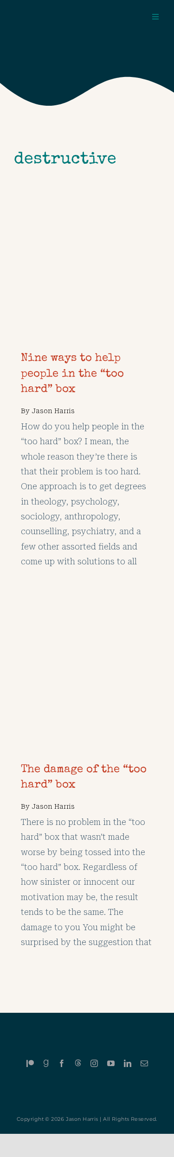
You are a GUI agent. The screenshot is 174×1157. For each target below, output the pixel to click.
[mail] (144, 1063)
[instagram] (94, 1063)
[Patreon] (30, 1063)
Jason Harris (53, 411)
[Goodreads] (46, 1063)
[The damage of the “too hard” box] (75, 609)
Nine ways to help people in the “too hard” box (72, 374)
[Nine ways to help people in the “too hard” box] (87, 225)
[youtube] (111, 1063)
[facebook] (61, 1063)
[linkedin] (127, 1063)
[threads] (78, 1063)
